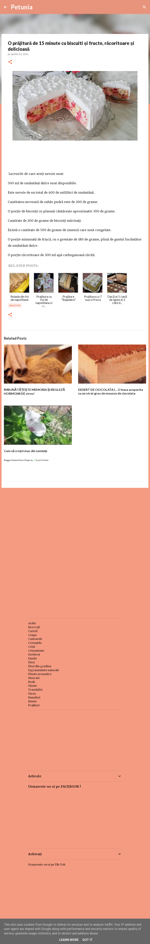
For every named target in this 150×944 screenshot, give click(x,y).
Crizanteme (36, 650)
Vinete (32, 686)
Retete (32, 701)
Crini (31, 646)
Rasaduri (34, 697)
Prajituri (33, 705)
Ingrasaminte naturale (43, 670)
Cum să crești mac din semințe (25, 451)
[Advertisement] (75, 521)
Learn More (69, 940)
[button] (10, 62)
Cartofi (33, 631)
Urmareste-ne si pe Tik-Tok (46, 864)
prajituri (14, 305)
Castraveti (35, 639)
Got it (87, 940)
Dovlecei (34, 654)
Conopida (34, 643)
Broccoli (34, 627)
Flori (31, 662)
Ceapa (32, 635)
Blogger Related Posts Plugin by (18, 460)
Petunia (22, 7)
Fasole (32, 658)
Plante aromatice (39, 674)
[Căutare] (144, 7)
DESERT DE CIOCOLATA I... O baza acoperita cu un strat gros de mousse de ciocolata (110, 391)
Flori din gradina (39, 666)
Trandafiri (35, 689)
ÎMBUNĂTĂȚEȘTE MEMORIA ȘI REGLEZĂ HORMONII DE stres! (34, 391)
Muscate (34, 678)
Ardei (32, 623)
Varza (32, 693)
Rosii (31, 682)
